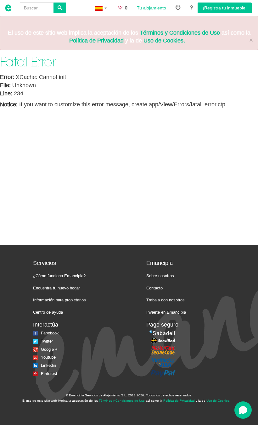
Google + (49, 349)
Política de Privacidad (96, 40)
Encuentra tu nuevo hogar (56, 288)
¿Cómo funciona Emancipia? (59, 275)
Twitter (47, 341)
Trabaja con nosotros (165, 300)
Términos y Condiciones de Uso (180, 33)
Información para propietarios (59, 300)
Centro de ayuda (48, 312)
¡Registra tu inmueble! (225, 7)
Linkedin (48, 365)
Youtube (48, 357)
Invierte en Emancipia (166, 312)
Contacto (154, 288)
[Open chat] (243, 410)
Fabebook (50, 333)
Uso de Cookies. (164, 40)
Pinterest (49, 373)
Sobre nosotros (160, 275)
